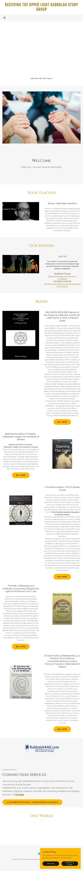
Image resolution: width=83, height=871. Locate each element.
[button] (4, 18)
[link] (41, 10)
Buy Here (62, 422)
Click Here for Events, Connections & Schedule (32, 802)
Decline (50, 863)
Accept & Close (70, 863)
